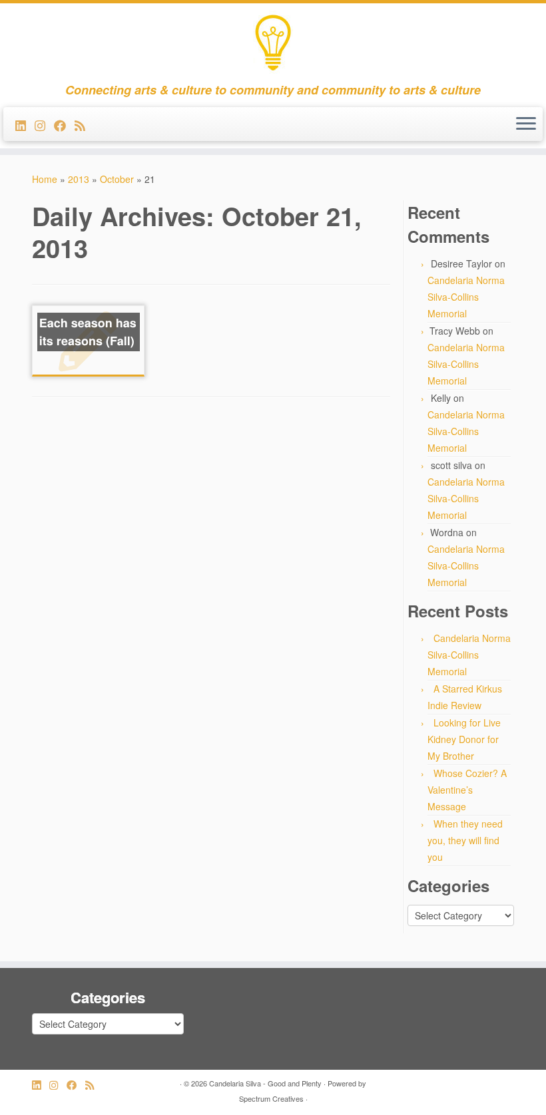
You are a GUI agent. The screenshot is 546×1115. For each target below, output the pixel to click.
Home (44, 179)
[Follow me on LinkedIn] (25, 125)
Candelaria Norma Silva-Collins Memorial (466, 296)
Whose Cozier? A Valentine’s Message (467, 789)
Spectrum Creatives (271, 1098)
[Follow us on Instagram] (44, 125)
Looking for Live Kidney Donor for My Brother (464, 739)
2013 (78, 179)
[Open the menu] (526, 124)
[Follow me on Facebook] (64, 125)
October (117, 179)
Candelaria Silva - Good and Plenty (265, 1083)
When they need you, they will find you (465, 840)
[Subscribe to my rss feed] (84, 125)
